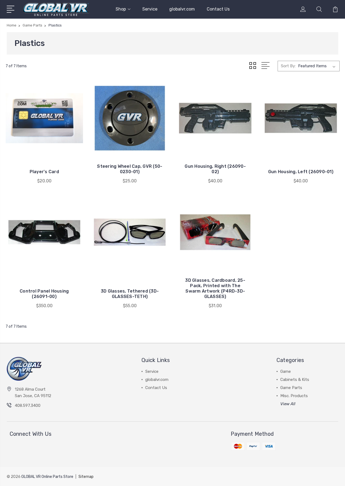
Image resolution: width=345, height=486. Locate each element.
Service (149, 9)
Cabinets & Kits (294, 379)
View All (287, 403)
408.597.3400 (27, 405)
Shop (121, 9)
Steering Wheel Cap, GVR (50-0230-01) (129, 169)
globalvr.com (182, 9)
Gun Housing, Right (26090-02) (215, 169)
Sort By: (288, 65)
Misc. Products (294, 395)
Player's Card (44, 171)
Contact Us (218, 9)
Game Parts (291, 387)
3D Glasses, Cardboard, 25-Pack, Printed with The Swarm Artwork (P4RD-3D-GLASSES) (215, 288)
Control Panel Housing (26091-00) (44, 294)
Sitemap (86, 476)
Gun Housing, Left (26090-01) (300, 171)
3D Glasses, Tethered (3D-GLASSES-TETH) (130, 294)
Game (285, 371)
